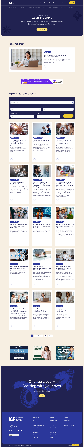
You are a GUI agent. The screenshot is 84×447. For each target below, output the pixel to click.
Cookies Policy (67, 423)
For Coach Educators (43, 2)
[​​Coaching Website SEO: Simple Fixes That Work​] (11, 200)
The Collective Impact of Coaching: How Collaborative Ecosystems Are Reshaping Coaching (18, 311)
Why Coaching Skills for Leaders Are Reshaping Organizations (63, 268)
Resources (63, 7)
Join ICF (72, 2)
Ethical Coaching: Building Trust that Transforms (41, 141)
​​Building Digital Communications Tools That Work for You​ (42, 268)
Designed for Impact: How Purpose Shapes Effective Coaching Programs (64, 142)
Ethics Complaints (54, 434)
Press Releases (36, 432)
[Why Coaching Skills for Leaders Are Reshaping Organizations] (57, 284)
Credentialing (22, 7)
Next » (50, 335)
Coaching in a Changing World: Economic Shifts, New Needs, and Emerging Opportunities (64, 185)
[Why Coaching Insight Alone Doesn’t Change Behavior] (11, 284)
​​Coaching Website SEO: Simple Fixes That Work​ (17, 183)
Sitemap (34, 434)
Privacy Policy (67, 420)
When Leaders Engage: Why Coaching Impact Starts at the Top (65, 226)
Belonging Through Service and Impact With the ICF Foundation (18, 226)
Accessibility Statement (69, 425)
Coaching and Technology (38, 425)
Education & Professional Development (37, 7)
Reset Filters (68, 116)
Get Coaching (72, 7)
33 (45, 335)
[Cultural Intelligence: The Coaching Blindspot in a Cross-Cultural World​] (11, 158)
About (50, 2)
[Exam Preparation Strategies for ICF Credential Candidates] (45, 66)
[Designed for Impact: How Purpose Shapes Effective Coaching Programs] (57, 158)
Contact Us (55, 2)
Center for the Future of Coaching (40, 430)
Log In (65, 2)
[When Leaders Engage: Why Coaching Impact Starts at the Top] (57, 242)
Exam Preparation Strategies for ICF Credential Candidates (55, 56)
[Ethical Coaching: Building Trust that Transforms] (34, 158)
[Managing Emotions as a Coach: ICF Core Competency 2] (57, 326)
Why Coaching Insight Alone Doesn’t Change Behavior (19, 267)
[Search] (60, 2)
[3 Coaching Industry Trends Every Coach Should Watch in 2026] (34, 242)
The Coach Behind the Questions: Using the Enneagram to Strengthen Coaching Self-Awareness (41, 185)
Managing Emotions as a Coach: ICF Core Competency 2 (64, 310)
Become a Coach (12, 7)
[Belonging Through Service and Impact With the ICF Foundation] (11, 242)
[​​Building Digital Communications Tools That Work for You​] (34, 284)
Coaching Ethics (36, 427)
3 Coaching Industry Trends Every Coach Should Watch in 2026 (42, 226)
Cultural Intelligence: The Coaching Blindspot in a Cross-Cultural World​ (18, 142)
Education (52, 425)
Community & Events (53, 7)
